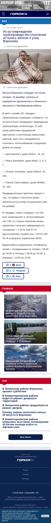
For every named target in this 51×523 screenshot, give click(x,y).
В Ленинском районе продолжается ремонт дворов (25, 406)
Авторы (25, 479)
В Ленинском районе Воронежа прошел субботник (22, 390)
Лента (25, 470)
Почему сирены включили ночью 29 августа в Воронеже (24, 413)
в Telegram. (18, 270)
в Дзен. (16, 265)
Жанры (25, 474)
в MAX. (15, 276)
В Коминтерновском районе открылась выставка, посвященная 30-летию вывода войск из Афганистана (25, 423)
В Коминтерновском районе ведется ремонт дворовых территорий (20, 398)
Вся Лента (25, 437)
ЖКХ (4, 21)
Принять (45, 516)
